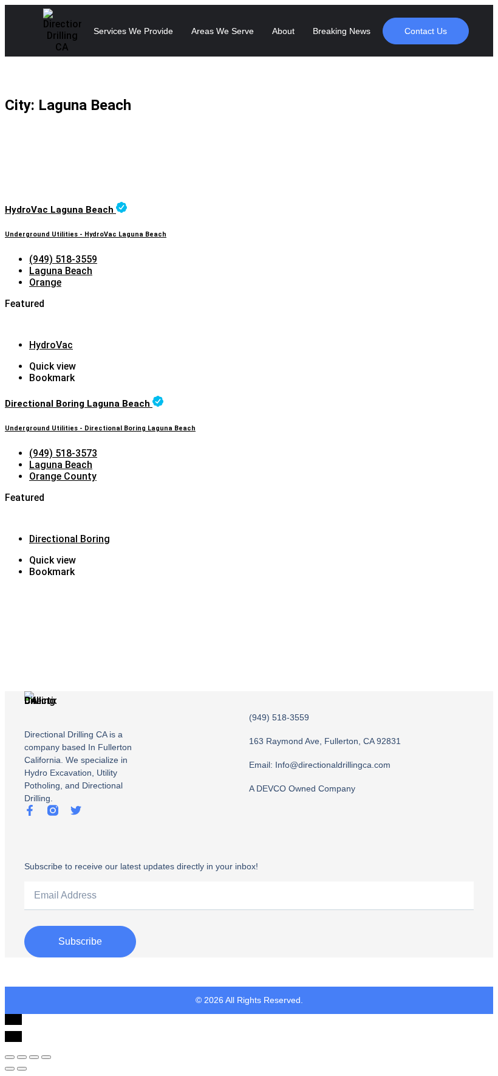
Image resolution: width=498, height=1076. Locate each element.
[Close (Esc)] (10, 1057)
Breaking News (341, 31)
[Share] (22, 1057)
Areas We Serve (222, 31)
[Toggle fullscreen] (34, 1057)
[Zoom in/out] (46, 1057)
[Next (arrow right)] (22, 1069)
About (283, 31)
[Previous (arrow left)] (10, 1069)
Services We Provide (133, 31)
